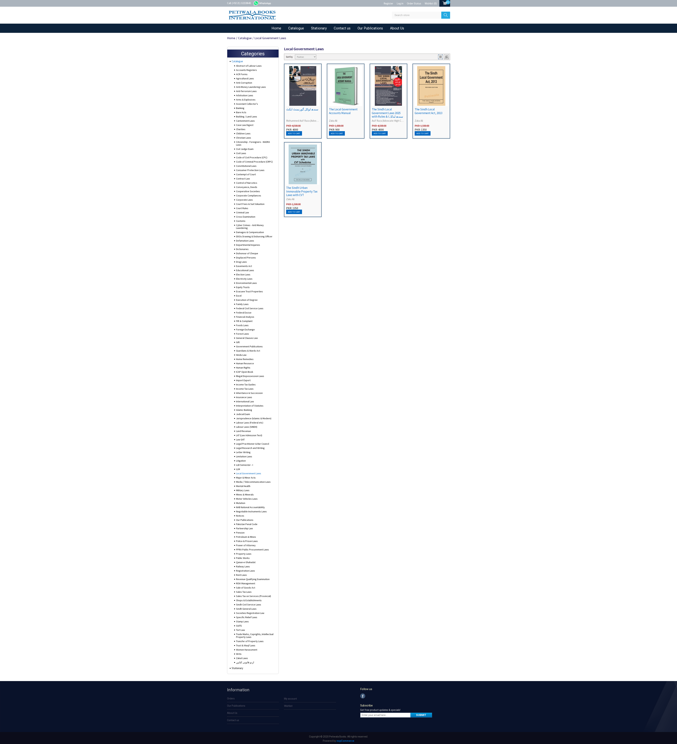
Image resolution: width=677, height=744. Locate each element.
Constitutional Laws (246, 165)
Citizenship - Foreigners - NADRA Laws (253, 143)
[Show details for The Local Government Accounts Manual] (345, 86)
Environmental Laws (246, 283)
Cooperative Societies (248, 191)
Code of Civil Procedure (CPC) (251, 157)
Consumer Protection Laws (250, 170)
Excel (239, 295)
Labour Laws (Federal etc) (249, 422)
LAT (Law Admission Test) (249, 435)
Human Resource (245, 363)
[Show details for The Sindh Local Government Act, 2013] (431, 86)
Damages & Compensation (250, 232)
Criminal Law (242, 212)
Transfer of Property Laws (250, 641)
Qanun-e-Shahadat (245, 562)
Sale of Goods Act (245, 587)
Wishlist (288, 706)
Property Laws (243, 553)
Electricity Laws (244, 278)
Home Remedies (245, 359)
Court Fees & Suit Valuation (250, 204)
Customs (240, 220)
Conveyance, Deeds (246, 187)
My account (290, 698)
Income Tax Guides (246, 384)
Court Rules (242, 208)
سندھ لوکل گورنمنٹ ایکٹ (302, 109)
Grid (440, 56)
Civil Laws (241, 153)
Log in (400, 3)
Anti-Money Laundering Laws (251, 87)
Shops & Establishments (249, 600)
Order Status (414, 3)
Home (276, 28)
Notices (240, 515)
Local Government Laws (248, 473)
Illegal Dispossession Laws (250, 376)
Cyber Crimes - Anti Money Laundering (250, 226)
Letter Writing (243, 452)
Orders (231, 698)
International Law (245, 401)
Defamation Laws (245, 240)
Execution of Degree (247, 299)
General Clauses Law (247, 338)
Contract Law (243, 178)
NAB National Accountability (250, 507)
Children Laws (243, 133)
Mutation (240, 503)
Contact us (342, 28)
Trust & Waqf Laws (245, 645)
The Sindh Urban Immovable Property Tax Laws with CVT (302, 191)
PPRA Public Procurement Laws (252, 549)
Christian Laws (243, 137)
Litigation (241, 460)
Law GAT (240, 439)
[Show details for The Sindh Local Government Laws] (388, 86)
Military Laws (242, 490)
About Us (397, 28)
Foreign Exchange (245, 329)
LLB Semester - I (244, 465)
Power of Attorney (246, 545)
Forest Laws (242, 333)
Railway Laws (243, 566)
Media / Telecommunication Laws (253, 481)
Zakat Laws (242, 658)
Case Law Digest (244, 125)
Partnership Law (244, 528)
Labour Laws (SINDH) (246, 426)
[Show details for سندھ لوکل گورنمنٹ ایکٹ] (302, 86)
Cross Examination (245, 216)
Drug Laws (241, 261)
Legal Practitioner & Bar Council (252, 443)
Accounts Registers (246, 70)
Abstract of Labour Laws (249, 65)
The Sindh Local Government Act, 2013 (428, 111)
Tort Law (240, 630)
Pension (240, 532)
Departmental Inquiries (248, 244)
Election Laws (243, 274)
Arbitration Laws (244, 95)
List (446, 56)
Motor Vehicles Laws (247, 498)
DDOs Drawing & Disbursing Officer (254, 236)
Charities (240, 129)
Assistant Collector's (247, 103)
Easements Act (244, 266)
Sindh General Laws (246, 608)
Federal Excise (243, 312)
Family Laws (242, 304)
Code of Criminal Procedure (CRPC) (254, 161)
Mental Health (243, 486)
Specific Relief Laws (246, 617)
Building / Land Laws (246, 116)
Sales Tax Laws (244, 591)
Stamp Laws (242, 621)
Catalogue (296, 28)
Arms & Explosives (245, 99)
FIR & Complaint (244, 321)
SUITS (239, 625)
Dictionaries (242, 249)
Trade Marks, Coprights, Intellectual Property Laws (254, 635)
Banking (240, 108)
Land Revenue (243, 431)
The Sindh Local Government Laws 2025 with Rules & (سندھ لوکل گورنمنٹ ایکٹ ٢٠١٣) (387, 115)
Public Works (243, 558)
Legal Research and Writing (250, 448)
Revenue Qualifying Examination (253, 579)
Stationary (319, 28)
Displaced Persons (246, 257)
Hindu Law (241, 354)
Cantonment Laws (245, 120)
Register (388, 3)
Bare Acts (241, 112)
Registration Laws (245, 570)
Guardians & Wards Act (248, 350)
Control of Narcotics (246, 182)
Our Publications (370, 28)
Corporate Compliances (248, 195)
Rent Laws (241, 575)
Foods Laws (242, 325)
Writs (239, 653)
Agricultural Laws (245, 78)
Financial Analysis (245, 316)
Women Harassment (246, 649)
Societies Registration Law (250, 613)
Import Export (243, 380)
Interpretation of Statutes (249, 405)
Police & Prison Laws (247, 541)
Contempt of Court (246, 174)
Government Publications (249, 346)
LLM (238, 469)
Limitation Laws (244, 456)
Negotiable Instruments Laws (251, 511)
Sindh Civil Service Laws (248, 604)
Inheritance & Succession (249, 393)
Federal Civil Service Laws (249, 308)
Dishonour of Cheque (247, 253)
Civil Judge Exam (245, 149)
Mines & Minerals (245, 494)
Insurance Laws (244, 397)
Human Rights (243, 367)
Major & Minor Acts (246, 477)
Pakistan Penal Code (246, 524)
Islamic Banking (244, 409)
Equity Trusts (243, 287)
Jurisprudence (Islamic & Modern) (253, 418)
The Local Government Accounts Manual (343, 111)
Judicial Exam (243, 414)
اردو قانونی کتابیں (245, 662)
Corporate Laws (244, 199)
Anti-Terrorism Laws (246, 91)
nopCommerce (345, 740)
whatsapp (266, 3)
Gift (238, 342)
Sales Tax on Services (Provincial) (253, 596)
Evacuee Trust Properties (249, 291)
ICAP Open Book (244, 371)
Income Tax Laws (245, 388)
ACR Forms (242, 74)
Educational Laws (245, 270)
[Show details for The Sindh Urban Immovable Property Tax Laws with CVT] (302, 164)
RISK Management (245, 583)
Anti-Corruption (244, 82)
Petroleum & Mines (246, 536)
